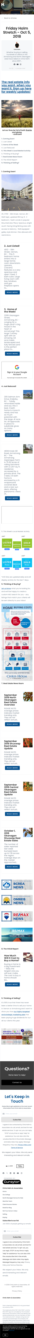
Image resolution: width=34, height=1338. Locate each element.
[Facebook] (3, 1173)
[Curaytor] (12, 1184)
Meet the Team (7, 1201)
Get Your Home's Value (10, 1211)
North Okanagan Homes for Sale (13, 1198)
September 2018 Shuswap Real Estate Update (12, 745)
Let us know (6, 588)
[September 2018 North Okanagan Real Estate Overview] (28, 696)
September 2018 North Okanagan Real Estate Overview (10, 699)
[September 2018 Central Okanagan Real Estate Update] (28, 786)
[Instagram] (21, 1173)
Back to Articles (10, 18)
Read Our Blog (7, 1208)
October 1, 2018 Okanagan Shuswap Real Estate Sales (12, 835)
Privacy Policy (17, 1291)
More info (11, 1330)
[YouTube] (18, 1173)
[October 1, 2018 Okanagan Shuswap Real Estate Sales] (28, 832)
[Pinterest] (14, 1173)
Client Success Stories (10, 1204)
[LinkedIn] (10, 1173)
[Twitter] (7, 1173)
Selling (5, 1214)
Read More (12, 292)
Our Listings (6, 1195)
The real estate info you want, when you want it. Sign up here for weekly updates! (16, 87)
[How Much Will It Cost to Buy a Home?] (28, 957)
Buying (5, 1217)
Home (5, 1191)
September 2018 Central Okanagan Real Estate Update (11, 789)
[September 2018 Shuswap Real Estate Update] (28, 742)
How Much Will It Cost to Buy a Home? (11, 958)
